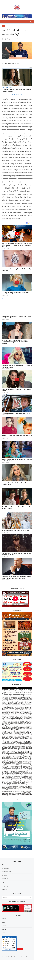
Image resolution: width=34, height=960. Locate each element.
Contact (3, 882)
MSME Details (5, 878)
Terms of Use (4, 889)
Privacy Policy (5, 886)
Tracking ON (11, 949)
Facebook (4, 918)
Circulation (4, 875)
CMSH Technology (12, 956)
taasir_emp (5, 38)
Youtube (3, 932)
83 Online (6, 949)
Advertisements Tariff (6, 871)
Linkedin (4, 929)
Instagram (4, 925)
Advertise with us (5, 868)
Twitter (3, 922)
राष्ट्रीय (3, 26)
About (3, 864)
